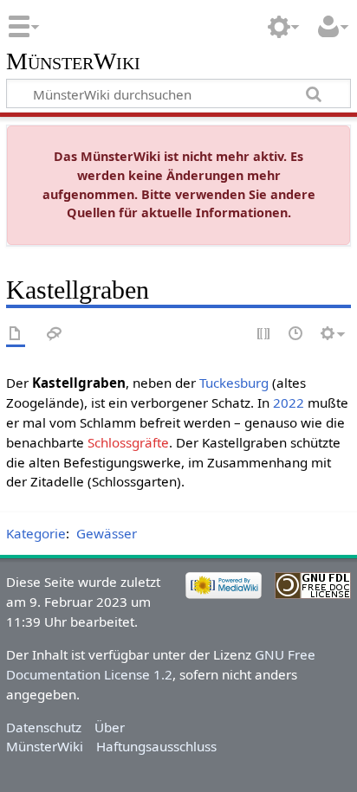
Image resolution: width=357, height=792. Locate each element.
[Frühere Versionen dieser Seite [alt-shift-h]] (296, 334)
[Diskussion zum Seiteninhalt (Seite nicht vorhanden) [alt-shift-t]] (54, 334)
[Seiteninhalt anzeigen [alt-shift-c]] (15, 334)
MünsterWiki (73, 61)
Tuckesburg (234, 382)
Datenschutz (43, 727)
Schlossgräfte (128, 442)
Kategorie (36, 533)
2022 (288, 402)
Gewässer (106, 533)
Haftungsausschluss (156, 746)
